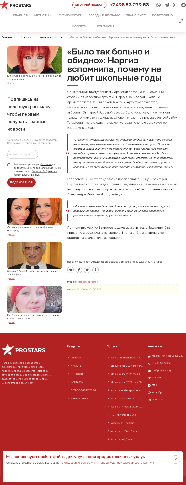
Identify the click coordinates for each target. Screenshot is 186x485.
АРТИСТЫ (76, 365)
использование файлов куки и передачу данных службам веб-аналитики (107, 462)
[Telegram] (166, 5)
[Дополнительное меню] (180, 21)
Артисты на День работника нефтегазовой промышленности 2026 (127, 390)
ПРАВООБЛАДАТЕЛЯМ (83, 390)
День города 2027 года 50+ (127, 382)
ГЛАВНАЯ (76, 357)
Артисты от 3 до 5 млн (123, 423)
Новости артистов (88, 282)
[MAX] (183, 5)
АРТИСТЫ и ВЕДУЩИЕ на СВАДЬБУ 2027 (127, 357)
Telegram (157, 377)
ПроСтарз (157, 399)
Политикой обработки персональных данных (35, 173)
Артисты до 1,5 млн (121, 439)
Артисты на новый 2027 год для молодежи (127, 398)
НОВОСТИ (77, 374)
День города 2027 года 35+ (127, 374)
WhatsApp (157, 392)
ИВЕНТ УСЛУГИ (79, 398)
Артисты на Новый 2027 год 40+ (127, 406)
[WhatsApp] (158, 5)
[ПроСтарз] (175, 5)
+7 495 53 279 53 (161, 363)
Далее (11, 83)
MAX (154, 385)
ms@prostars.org (161, 370)
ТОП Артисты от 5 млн (123, 414)
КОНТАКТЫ (77, 382)
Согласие (46, 164)
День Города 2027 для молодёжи (127, 365)
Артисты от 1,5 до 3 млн (124, 431)
